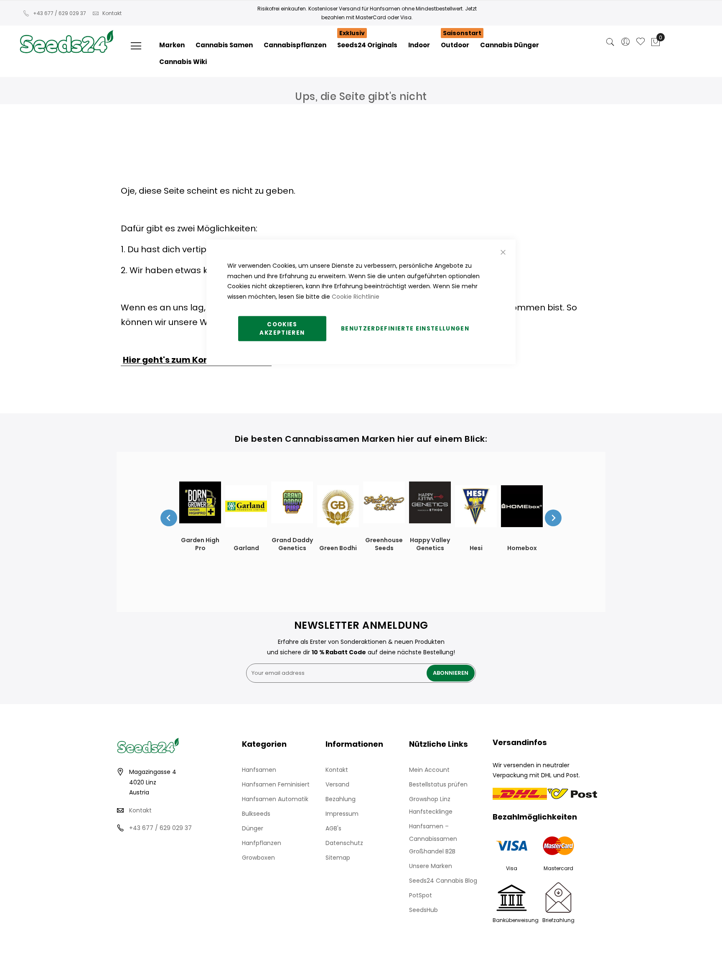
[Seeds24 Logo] (66, 32)
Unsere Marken (430, 866)
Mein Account (429, 770)
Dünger (252, 828)
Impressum (341, 813)
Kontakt (112, 13)
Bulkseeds (256, 813)
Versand (337, 784)
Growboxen (258, 857)
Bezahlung (340, 799)
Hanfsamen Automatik (275, 799)
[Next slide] (553, 518)
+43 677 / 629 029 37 (59, 13)
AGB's (333, 828)
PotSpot (420, 895)
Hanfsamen (259, 770)
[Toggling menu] (136, 45)
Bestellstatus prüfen (438, 784)
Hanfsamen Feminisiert (276, 784)
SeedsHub (423, 910)
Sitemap (337, 857)
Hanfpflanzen (261, 843)
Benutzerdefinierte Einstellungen (405, 329)
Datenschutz (344, 843)
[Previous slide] (168, 518)
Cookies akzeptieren (282, 328)
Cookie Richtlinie (355, 296)
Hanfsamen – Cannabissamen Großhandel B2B (433, 839)
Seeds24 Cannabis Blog (443, 880)
